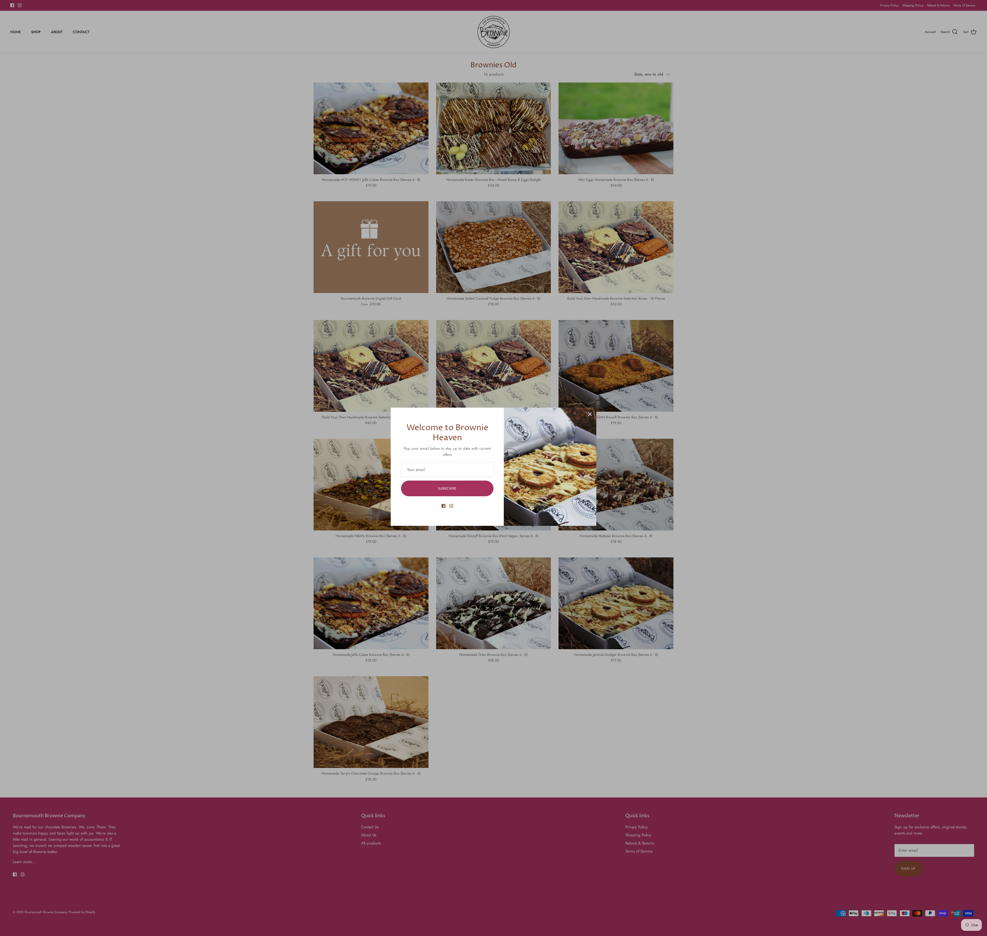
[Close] (590, 414)
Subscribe (447, 488)
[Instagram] (451, 506)
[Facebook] (443, 506)
